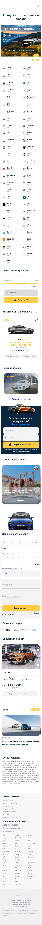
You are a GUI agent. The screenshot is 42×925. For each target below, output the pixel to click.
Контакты (25, 896)
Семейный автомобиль (9, 803)
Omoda (30, 851)
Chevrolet (5, 868)
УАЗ (29, 879)
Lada (4, 884)
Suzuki (17, 860)
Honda (4, 879)
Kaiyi (29, 840)
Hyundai (5, 881)
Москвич (31, 876)
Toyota (17, 862)
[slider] (3, 283)
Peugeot (17, 846)
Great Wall (5, 851)
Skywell (30, 857)
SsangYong (18, 857)
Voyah (30, 870)
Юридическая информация (21, 902)
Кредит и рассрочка (12, 797)
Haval (4, 843)
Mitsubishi (18, 838)
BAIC (16, 868)
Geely (4, 838)
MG (29, 849)
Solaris (30, 860)
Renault (17, 851)
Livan (29, 846)
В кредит (12, 694)
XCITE (30, 873)
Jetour (30, 835)
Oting (29, 854)
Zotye (4, 854)
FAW (3, 849)
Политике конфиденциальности (21, 451)
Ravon (17, 849)
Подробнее (21, 500)
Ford (3, 876)
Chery (4, 835)
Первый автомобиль (8, 806)
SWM (29, 865)
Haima (17, 881)
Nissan (17, 840)
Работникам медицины (9, 811)
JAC (3, 857)
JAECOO (18, 884)
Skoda (17, 854)
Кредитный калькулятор (10, 817)
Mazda (17, 835)
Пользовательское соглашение (21, 904)
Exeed (17, 876)
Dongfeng (5, 860)
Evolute (17, 873)
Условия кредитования (21, 906)
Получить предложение (23, 445)
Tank (29, 868)
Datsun (4, 873)
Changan (5, 846)
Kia (3, 865)
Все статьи (35, 709)
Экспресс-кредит (34, 2)
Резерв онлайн (12, 356)
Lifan (3, 840)
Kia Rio (7, 672)
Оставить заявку (21, 608)
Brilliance (18, 870)
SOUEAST (31, 862)
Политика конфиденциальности (21, 900)
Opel (16, 843)
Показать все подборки (21, 399)
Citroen (4, 870)
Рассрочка (5, 814)
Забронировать (29, 694)
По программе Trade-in (9, 809)
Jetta (29, 838)
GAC (3, 862)
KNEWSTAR (32, 843)
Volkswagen (19, 865)
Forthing (17, 879)
